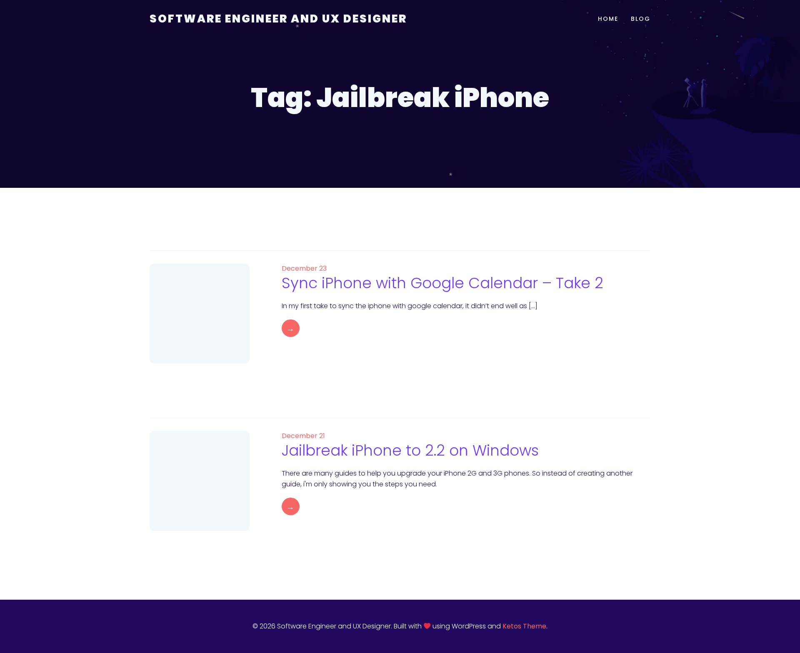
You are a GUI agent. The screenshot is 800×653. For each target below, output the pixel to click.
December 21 (303, 436)
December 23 (304, 268)
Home (608, 19)
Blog (640, 19)
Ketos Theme (524, 626)
